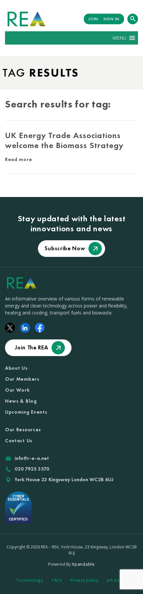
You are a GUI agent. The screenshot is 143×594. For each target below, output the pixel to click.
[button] (119, 38)
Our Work (17, 390)
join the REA (31, 347)
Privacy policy (84, 580)
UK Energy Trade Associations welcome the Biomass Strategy (64, 140)
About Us (16, 368)
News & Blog (21, 401)
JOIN (93, 19)
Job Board (117, 580)
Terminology (29, 580)
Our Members (22, 379)
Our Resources (23, 429)
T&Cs (56, 580)
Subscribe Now (65, 248)
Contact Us (18, 440)
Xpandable (83, 564)
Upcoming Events (26, 412)
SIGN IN (111, 19)
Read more (18, 159)
